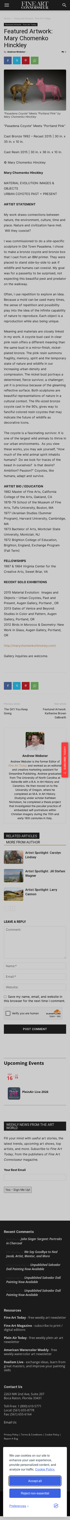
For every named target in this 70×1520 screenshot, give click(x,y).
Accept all (35, 1481)
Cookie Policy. (45, 1469)
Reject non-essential (35, 1493)
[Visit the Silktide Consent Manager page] (56, 1506)
